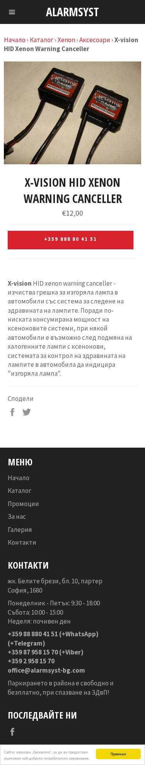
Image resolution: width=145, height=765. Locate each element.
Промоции (23, 503)
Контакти (22, 542)
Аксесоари (94, 40)
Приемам (118, 753)
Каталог (41, 40)
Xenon (66, 40)
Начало (15, 40)
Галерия (20, 529)
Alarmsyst (72, 12)
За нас (17, 516)
